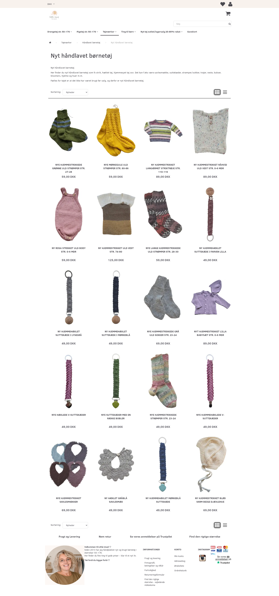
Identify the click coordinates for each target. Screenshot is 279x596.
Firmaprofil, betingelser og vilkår (154, 564)
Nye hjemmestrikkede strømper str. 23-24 (163, 416)
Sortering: (56, 91)
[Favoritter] (222, 4)
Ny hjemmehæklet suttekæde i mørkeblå (116, 333)
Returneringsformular (154, 574)
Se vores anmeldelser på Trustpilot (151, 536)
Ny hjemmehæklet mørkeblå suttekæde (163, 499)
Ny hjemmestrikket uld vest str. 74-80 (116, 249)
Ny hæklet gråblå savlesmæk (115, 499)
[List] (225, 92)
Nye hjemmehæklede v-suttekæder (210, 416)
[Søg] (230, 23)
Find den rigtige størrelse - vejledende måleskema (155, 582)
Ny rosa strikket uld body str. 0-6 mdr (69, 249)
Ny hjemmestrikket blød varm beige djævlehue (210, 499)
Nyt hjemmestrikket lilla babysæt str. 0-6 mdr (210, 333)
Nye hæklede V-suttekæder (69, 414)
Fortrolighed (150, 570)
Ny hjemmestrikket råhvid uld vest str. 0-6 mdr (210, 166)
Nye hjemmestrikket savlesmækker (68, 499)
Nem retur (105, 536)
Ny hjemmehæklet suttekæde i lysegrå (69, 333)
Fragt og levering (152, 558)
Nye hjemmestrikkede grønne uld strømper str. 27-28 (68, 168)
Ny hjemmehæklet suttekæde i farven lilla (210, 249)
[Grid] (217, 92)
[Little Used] (54, 15)
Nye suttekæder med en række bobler (116, 416)
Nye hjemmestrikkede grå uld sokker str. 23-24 (163, 333)
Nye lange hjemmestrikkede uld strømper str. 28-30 (163, 249)
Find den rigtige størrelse (204, 536)
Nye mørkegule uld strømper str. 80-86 (116, 166)
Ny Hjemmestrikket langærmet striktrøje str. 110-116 (163, 168)
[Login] (230, 4)
